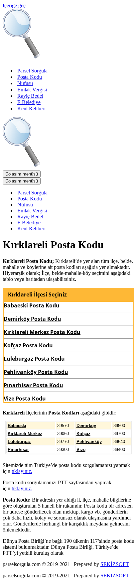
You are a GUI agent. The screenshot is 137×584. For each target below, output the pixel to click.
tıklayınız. (22, 471)
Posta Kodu (29, 77)
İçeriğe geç (14, 5)
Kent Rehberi (31, 108)
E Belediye (29, 102)
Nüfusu (25, 83)
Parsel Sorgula (32, 70)
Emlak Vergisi (32, 89)
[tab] (68, 294)
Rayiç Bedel (30, 96)
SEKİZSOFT (114, 564)
